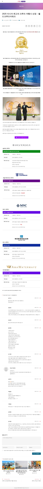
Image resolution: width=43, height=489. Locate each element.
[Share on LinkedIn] (32, 26)
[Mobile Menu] (2, 1)
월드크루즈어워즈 (10, 290)
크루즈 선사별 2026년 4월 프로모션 (8, 471)
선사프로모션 (6, 290)
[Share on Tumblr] (40, 26)
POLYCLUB (20, 487)
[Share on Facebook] (26, 26)
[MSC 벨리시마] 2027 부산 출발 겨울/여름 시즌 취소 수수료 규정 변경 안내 (21, 472)
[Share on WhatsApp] (37, 26)
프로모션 (20, 290)
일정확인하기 (12, 373)
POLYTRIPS (12, 368)
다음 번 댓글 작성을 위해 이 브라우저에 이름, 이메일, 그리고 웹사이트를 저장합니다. (19, 450)
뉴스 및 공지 (6, 20)
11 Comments (14, 20)
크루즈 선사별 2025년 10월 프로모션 (34, 471)
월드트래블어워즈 (15, 290)
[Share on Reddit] (34, 26)
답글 (40, 307)
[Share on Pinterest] (29, 26)
